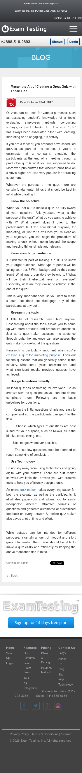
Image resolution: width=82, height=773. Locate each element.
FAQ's (62, 653)
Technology (65, 684)
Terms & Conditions (44, 734)
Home (10, 647)
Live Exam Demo (27, 668)
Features (30, 647)
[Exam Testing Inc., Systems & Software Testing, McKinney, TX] (43, 720)
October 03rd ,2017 (36, 102)
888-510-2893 (74, 18)
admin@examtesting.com (44, 3)
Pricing (46, 647)
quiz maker (28, 489)
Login (73, 41)
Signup (57, 41)
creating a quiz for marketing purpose (33, 355)
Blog (61, 669)
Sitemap (66, 734)
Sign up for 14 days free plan (41, 622)
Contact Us (66, 647)
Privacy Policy (19, 734)
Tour (26, 678)
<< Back (11, 575)
